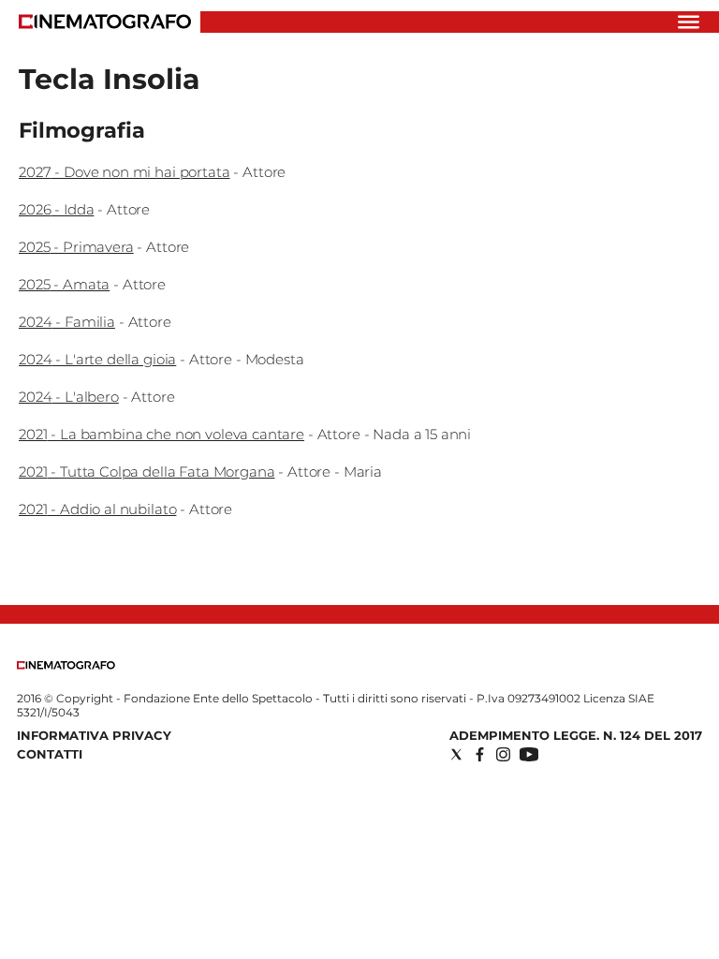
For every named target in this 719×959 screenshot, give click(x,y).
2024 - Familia (67, 322)
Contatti (49, 753)
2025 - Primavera (76, 247)
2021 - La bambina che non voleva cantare (161, 434)
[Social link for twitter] (456, 754)
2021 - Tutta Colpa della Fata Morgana (146, 471)
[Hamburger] (688, 22)
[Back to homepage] (66, 665)
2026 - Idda (56, 209)
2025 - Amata (64, 284)
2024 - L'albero (69, 397)
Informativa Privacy (94, 735)
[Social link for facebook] (480, 754)
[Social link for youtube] (529, 754)
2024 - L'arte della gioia (97, 359)
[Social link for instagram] (503, 754)
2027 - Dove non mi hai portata (124, 172)
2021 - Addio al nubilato (97, 509)
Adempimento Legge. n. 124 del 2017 (575, 735)
